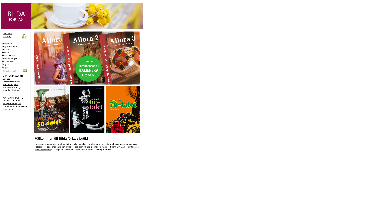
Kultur (7, 52)
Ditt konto (7, 33)
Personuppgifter (10, 84)
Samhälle (8, 61)
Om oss (6, 79)
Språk (7, 67)
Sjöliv (6, 64)
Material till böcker (11, 90)
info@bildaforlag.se (12, 103)
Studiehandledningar (12, 87)
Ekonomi (8, 43)
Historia (7, 49)
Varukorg (7, 36)
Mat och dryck (10, 58)
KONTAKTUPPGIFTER (13, 98)
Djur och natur (10, 46)
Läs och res (9, 55)
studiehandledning (43, 149)
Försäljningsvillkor (11, 81)
